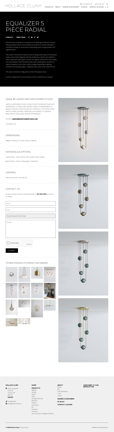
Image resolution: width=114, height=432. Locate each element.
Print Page (20, 37)
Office (33, 396)
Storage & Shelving (37, 398)
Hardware (34, 409)
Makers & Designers (70, 7)
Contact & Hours (96, 7)
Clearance (35, 411)
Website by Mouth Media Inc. (100, 427)
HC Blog (84, 7)
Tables (34, 394)
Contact (9, 37)
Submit (11, 251)
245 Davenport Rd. (87, 4)
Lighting (34, 390)
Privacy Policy (24, 427)
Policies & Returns (62, 391)
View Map (10, 397)
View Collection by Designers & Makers (43, 413)
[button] (107, 7)
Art (32, 407)
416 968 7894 (100, 4)
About (58, 7)
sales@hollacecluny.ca (14, 403)
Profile (59, 387)
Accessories (35, 405)
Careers (59, 396)
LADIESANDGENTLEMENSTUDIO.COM (25, 119)
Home (34, 385)
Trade (59, 393)
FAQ (58, 389)
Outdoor (34, 403)
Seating (34, 392)
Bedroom (34, 401)
